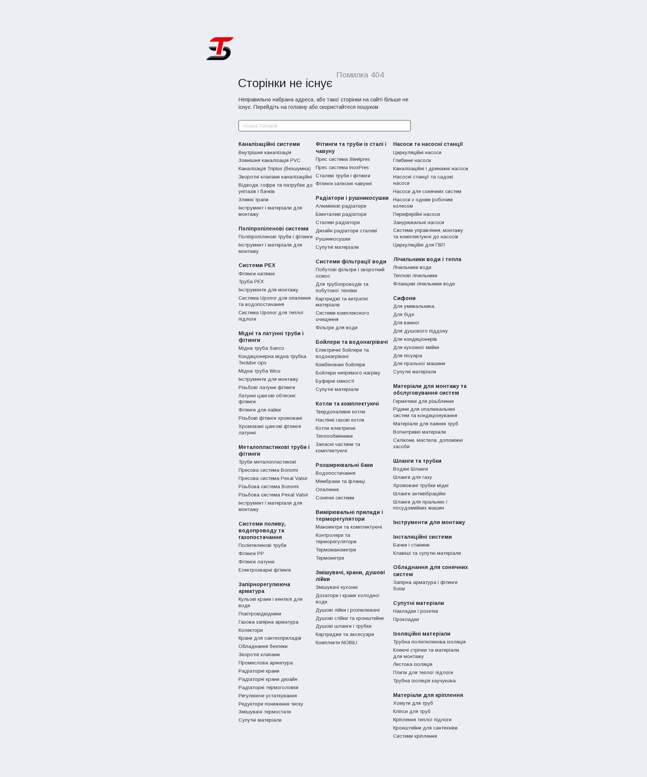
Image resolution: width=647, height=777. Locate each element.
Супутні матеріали (260, 720)
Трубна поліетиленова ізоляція (429, 642)
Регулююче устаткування (268, 695)
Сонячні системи (335, 498)
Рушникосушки (333, 239)
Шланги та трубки (417, 461)
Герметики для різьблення (423, 401)
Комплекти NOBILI (336, 642)
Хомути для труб (413, 703)
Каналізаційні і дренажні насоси (430, 168)
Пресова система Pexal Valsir (273, 478)
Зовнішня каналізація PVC (270, 160)
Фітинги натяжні (257, 273)
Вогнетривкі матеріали (419, 432)
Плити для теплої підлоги (423, 672)
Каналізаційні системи (269, 144)
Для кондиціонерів (415, 339)
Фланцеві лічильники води (424, 284)
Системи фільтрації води (351, 261)
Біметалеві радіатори (341, 214)
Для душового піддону (420, 331)
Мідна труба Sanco (261, 348)
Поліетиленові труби (262, 545)
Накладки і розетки (415, 611)
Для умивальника (413, 306)
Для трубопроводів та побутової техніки (342, 287)
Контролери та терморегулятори (336, 538)
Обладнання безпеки (263, 646)
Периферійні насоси (416, 214)
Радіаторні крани (259, 671)
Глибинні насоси (412, 160)
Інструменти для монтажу (268, 290)
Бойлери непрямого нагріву (348, 373)
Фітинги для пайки (260, 410)
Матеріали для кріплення (428, 695)
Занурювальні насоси (418, 222)
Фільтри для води (337, 327)
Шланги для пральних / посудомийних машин (420, 505)
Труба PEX (251, 281)
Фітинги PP (251, 553)
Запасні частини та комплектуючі (338, 447)
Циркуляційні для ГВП (419, 245)
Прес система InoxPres (342, 167)
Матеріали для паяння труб (425, 423)
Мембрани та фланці (340, 481)
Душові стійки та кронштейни (350, 618)
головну (297, 107)
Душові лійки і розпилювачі (348, 610)
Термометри (330, 558)
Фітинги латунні (256, 562)
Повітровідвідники (260, 614)
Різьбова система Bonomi (269, 486)
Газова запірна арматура (268, 622)
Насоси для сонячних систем (427, 191)
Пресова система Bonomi (268, 470)
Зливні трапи (253, 199)
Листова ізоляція (412, 664)
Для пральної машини (419, 363)
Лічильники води (412, 267)
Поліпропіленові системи (274, 229)
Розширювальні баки (344, 465)
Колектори (251, 630)
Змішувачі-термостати (265, 712)
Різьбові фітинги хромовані (270, 418)
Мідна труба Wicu (259, 371)
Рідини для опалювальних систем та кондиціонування (425, 412)
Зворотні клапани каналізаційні (275, 177)
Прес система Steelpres (343, 159)
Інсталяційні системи (422, 537)
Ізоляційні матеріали (421, 634)
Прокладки (406, 619)
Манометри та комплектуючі (349, 527)
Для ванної (406, 322)
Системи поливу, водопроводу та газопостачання (262, 530)
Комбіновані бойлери (340, 364)
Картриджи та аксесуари (345, 634)
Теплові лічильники (415, 275)
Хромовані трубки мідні (421, 485)
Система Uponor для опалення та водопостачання (275, 301)
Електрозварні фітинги (265, 570)
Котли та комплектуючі (347, 404)
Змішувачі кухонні (337, 587)
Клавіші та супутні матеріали (427, 553)
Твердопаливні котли (340, 411)
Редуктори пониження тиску (271, 704)
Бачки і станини (411, 545)
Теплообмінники (334, 436)
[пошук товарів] (405, 125)
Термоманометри (336, 550)
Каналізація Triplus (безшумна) (275, 168)
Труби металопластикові (267, 462)
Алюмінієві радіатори (341, 206)
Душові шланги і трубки (343, 626)
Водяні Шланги (410, 469)
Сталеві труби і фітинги (343, 175)
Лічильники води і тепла (427, 259)
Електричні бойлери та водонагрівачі (342, 353)
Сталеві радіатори (338, 222)
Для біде (403, 314)
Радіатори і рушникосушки (352, 198)
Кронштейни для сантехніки (425, 728)
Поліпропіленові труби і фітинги (276, 236)
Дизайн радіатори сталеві (346, 230)
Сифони (404, 298)
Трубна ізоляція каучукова (424, 680)
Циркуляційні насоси (417, 152)
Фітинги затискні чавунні (344, 183)
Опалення (327, 489)
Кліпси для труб (412, 711)
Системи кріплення (415, 736)
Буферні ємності (335, 381)
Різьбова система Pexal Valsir (273, 495)
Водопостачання (335, 473)
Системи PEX (257, 265)
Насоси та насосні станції (428, 144)
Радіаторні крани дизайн (268, 679)
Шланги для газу (412, 477)
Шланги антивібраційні (419, 493)
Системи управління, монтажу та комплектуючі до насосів (428, 233)
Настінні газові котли (340, 420)
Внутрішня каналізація (265, 152)
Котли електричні (335, 428)
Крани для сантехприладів (270, 638)
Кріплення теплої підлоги (422, 719)
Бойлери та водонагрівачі (352, 342)
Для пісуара (407, 355)
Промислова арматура (266, 663)
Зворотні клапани (259, 654)
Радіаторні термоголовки (268, 687)
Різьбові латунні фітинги (267, 387)
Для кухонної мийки (416, 347)
